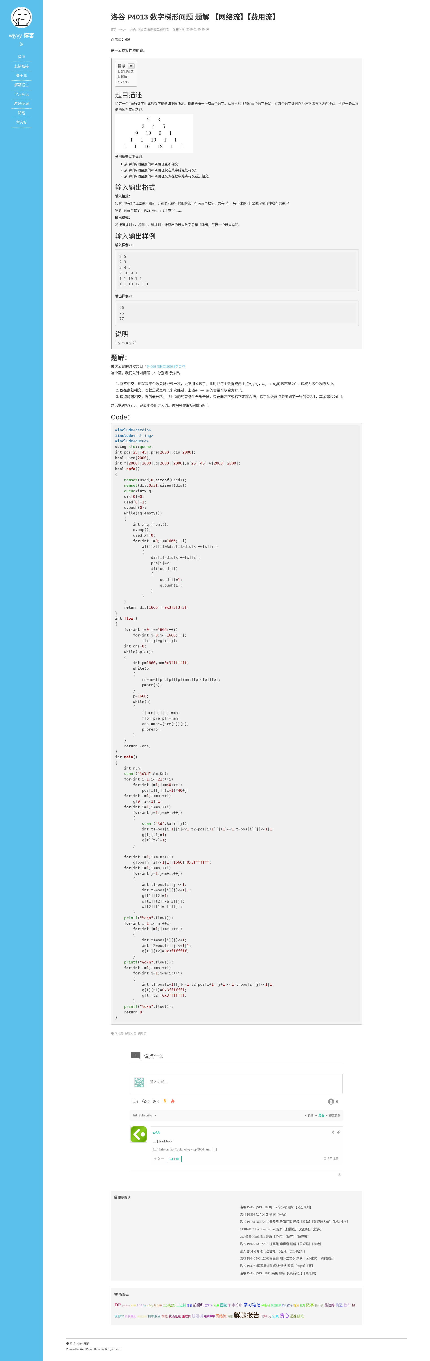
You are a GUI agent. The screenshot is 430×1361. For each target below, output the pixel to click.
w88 (156, 1133)
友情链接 (21, 66)
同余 (216, 1305)
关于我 (21, 75)
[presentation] (133, 104)
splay (150, 1305)
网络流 (142, 29)
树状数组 (130, 1316)
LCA (139, 1305)
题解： (125, 76)
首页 (21, 57)
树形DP (119, 1316)
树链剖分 (142, 1316)
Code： (126, 82)
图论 (223, 1305)
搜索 (296, 1305)
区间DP (208, 1305)
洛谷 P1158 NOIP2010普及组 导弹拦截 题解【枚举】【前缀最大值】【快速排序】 (295, 1221)
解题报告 (21, 85)
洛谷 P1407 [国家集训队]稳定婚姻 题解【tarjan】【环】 (277, 1266)
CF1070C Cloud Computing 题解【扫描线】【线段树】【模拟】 (281, 1229)
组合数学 (209, 1316)
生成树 (186, 1316)
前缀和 (198, 1305)
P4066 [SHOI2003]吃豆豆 (166, 366)
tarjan (158, 1305)
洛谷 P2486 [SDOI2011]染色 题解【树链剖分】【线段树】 (279, 1273)
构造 (339, 1305)
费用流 (164, 29)
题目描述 (127, 71)
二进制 (181, 1305)
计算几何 (265, 1316)
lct (144, 1305)
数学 (310, 1305)
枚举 (347, 1305)
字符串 (237, 1305)
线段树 (197, 1316)
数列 (302, 1305)
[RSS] (21, 44)
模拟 (164, 1316)
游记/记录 (21, 103)
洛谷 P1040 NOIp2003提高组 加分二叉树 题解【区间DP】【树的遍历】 (288, 1258)
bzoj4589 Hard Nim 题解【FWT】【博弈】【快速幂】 (275, 1236)
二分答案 (169, 1305)
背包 (230, 1316)
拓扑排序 (287, 1305)
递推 (293, 1316)
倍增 (189, 1305)
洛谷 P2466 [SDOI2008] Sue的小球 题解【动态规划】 (276, 1207)
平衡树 (265, 1305)
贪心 (284, 1315)
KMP (133, 1305)
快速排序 (276, 1305)
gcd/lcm (126, 1305)
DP (117, 1304)
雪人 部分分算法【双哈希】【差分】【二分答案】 (273, 1251)
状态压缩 (175, 1316)
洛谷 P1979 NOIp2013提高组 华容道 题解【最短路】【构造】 (281, 1244)
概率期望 (154, 1316)
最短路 (330, 1305)
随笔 (21, 113)
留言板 (21, 122)
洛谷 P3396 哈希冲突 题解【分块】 (264, 1214)
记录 (275, 1316)
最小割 (319, 1305)
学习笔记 (21, 94)
